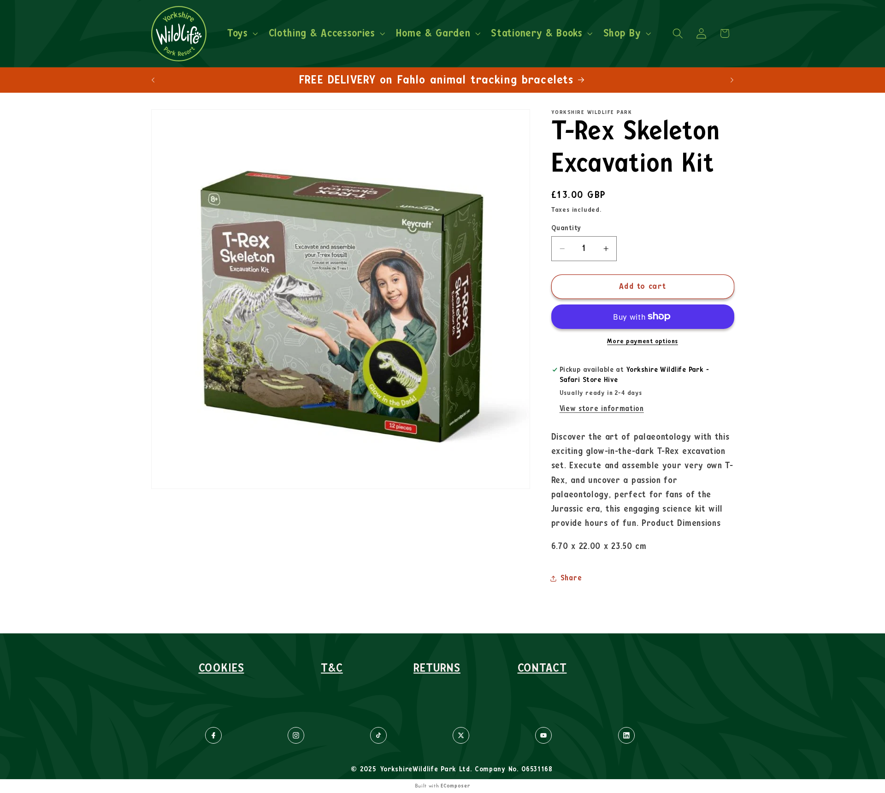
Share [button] (571, 578)
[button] (241, 33)
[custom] (213, 735)
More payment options (642, 341)
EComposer (455, 785)
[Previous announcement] (153, 80)
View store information (602, 408)
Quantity (566, 228)
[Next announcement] (732, 80)
